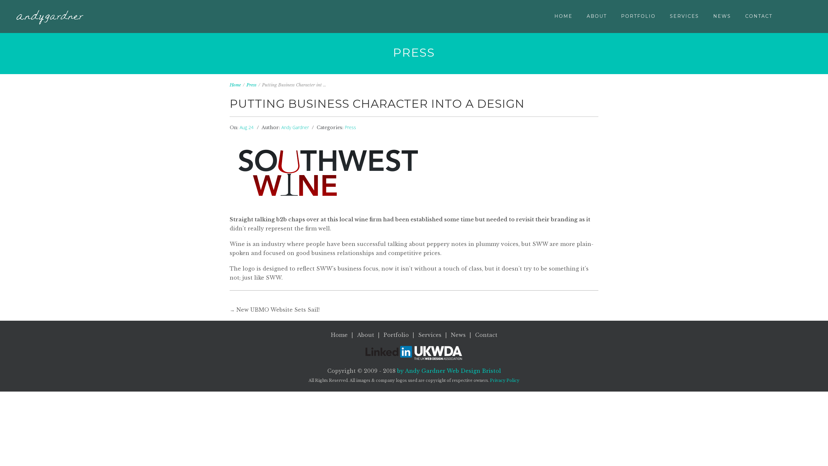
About (597, 16)
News (722, 16)
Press (251, 85)
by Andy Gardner (421, 371)
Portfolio (638, 16)
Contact (758, 16)
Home (563, 16)
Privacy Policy (504, 380)
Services (684, 16)
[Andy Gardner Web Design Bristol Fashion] (50, 17)
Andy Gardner (295, 127)
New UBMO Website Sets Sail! (278, 309)
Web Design (474, 371)
